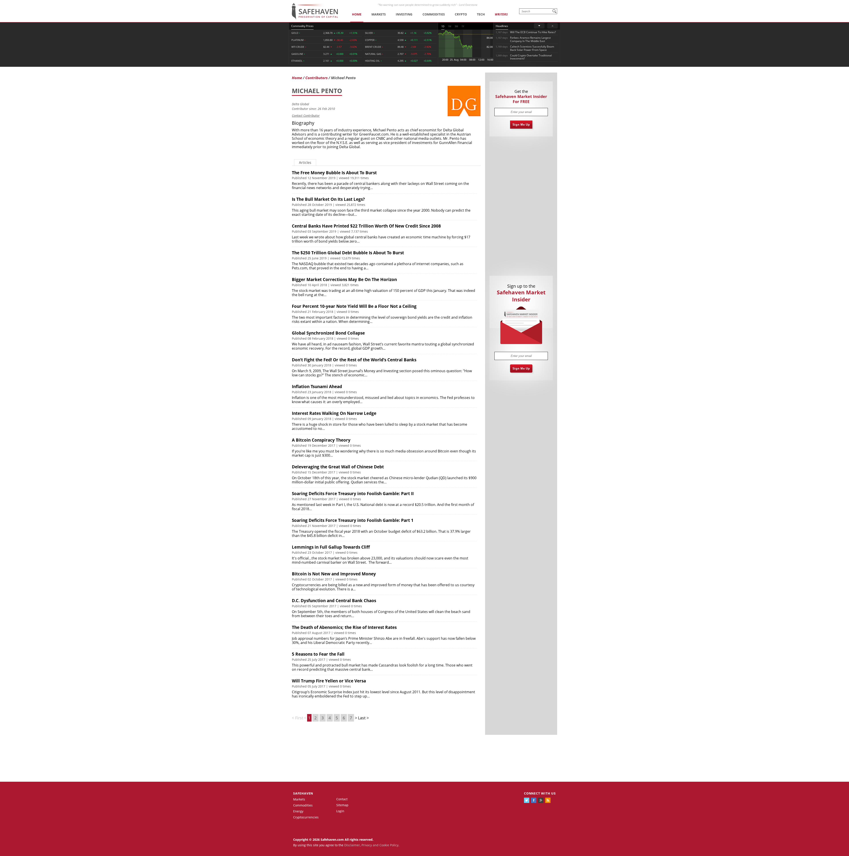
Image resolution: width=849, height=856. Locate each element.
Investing (404, 14)
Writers (501, 14)
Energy (298, 811)
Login (340, 811)
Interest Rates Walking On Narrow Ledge (334, 413)
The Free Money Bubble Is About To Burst (334, 173)
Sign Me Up (521, 124)
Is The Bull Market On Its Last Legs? (328, 199)
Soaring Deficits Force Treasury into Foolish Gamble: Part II (353, 493)
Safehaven (303, 793)
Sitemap (342, 805)
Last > (363, 717)
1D (442, 26)
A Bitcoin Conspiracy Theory (321, 440)
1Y (462, 26)
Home (356, 14)
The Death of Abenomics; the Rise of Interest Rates (344, 627)
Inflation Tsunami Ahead (317, 386)
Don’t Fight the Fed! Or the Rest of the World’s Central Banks (354, 360)
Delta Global (300, 104)
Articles (305, 162)
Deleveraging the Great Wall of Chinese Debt (338, 467)
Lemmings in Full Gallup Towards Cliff (331, 547)
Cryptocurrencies (306, 817)
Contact (342, 799)
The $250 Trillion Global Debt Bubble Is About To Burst (348, 253)
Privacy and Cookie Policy (379, 845)
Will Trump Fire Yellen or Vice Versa (329, 681)
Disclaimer (352, 845)
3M (456, 26)
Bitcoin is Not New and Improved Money (334, 574)
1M (449, 26)
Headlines (502, 26)
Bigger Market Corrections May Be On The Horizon (344, 279)
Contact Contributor (306, 115)
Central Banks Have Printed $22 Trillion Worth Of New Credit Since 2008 (366, 226)
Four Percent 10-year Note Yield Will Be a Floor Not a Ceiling (354, 306)
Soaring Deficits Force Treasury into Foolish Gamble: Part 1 (352, 520)
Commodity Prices (302, 26)
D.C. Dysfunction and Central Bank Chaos (334, 600)
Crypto (461, 14)
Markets (378, 14)
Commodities (434, 14)
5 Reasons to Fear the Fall (318, 654)
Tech (481, 14)
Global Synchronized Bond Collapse (328, 333)
